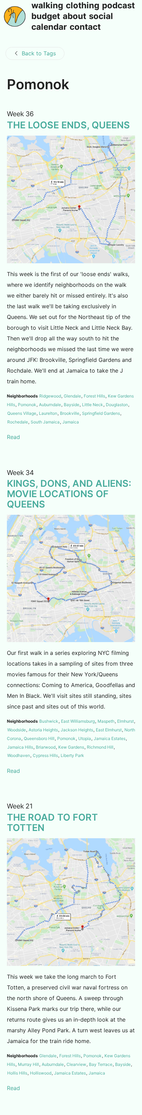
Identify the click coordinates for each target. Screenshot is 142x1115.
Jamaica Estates (109, 738)
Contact (85, 27)
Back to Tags (39, 53)
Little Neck (92, 404)
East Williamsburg (78, 721)
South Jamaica (45, 421)
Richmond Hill (100, 747)
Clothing (82, 5)
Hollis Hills (17, 1073)
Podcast (118, 5)
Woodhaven (18, 755)
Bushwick (48, 721)
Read (13, 436)
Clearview (76, 1064)
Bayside (71, 404)
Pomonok (27, 404)
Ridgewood (50, 396)
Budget (45, 16)
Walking (47, 5)
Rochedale (17, 421)
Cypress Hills (45, 755)
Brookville (69, 413)
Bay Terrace (100, 1064)
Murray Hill (28, 1064)
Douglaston (117, 404)
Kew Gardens (71, 747)
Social (101, 16)
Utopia (84, 738)
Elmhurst (125, 721)
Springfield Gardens (101, 413)
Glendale (72, 396)
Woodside (16, 729)
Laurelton (48, 413)
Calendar (49, 27)
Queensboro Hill (39, 738)
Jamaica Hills (20, 747)
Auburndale (50, 404)
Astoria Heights (43, 729)
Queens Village (21, 413)
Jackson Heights (77, 729)
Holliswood (40, 1073)
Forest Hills (94, 396)
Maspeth (106, 721)
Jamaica (70, 421)
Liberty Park (72, 755)
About (74, 16)
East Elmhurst (109, 729)
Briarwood (45, 747)
